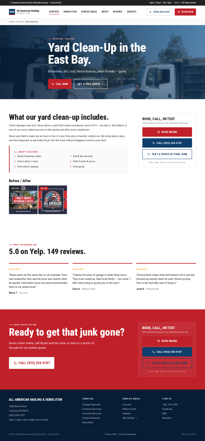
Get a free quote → (91, 84)
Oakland (127, 413)
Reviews (117, 11)
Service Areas (89, 11)
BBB (164, 413)
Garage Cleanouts (91, 404)
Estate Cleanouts (91, 418)
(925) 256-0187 (161, 11)
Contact (132, 11)
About (105, 11)
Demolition (70, 11)
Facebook (167, 409)
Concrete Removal (91, 413)
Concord (127, 404)
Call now (62, 84)
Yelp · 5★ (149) (170, 404)
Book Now (187, 11)
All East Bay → (130, 418)
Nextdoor (167, 418)
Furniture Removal (91, 409)
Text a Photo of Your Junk (169, 154)
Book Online (169, 132)
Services (54, 11)
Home (11, 22)
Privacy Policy (111, 434)
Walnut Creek (129, 409)
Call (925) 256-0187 (169, 143)
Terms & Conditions (127, 434)
